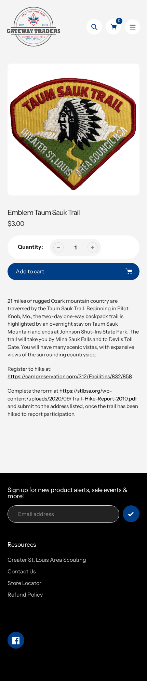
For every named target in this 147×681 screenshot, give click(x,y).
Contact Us (22, 571)
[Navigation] (132, 27)
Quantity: (30, 246)
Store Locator (24, 583)
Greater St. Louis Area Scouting (47, 559)
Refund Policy (25, 594)
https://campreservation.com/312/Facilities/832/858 (70, 376)
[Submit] (131, 513)
